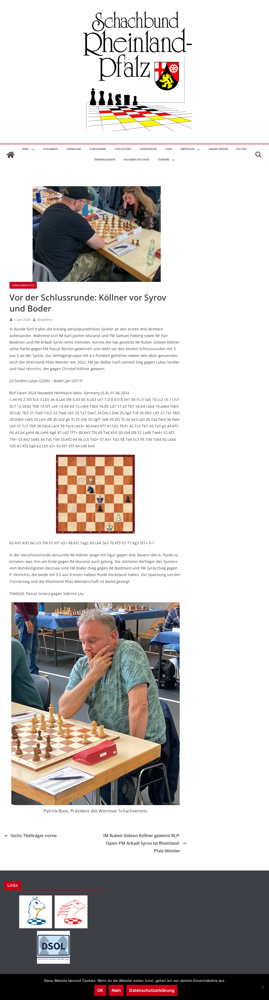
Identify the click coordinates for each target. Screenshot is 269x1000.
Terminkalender (104, 159)
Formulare (73, 149)
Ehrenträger (148, 149)
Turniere (163, 159)
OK (100, 990)
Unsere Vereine (218, 149)
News (25, 149)
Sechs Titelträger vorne (34, 835)
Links (168, 149)
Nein (116, 990)
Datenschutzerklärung (151, 990)
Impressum (187, 149)
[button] (32, 149)
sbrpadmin (45, 319)
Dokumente (50, 149)
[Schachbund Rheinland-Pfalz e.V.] (10, 154)
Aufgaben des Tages (136, 159)
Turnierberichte (23, 285)
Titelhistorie (123, 149)
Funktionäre (97, 149)
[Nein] (262, 987)
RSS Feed (241, 149)
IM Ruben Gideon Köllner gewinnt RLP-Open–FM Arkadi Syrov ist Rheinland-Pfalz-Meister (141, 843)
